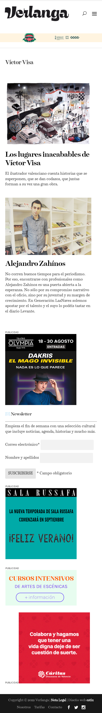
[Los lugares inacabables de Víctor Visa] (48, 113)
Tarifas (39, 707)
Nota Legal (59, 700)
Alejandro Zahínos (35, 263)
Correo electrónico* (23, 445)
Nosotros (24, 707)
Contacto (55, 707)
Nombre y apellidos (22, 458)
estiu (90, 700)
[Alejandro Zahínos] (48, 226)
